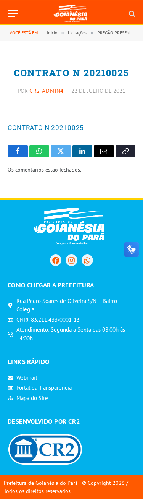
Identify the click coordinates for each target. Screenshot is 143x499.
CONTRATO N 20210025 (46, 127)
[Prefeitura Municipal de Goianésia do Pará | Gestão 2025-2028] (71, 13)
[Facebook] (55, 260)
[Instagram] (71, 260)
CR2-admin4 (46, 90)
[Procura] (131, 13)
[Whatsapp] (87, 260)
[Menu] (13, 13)
